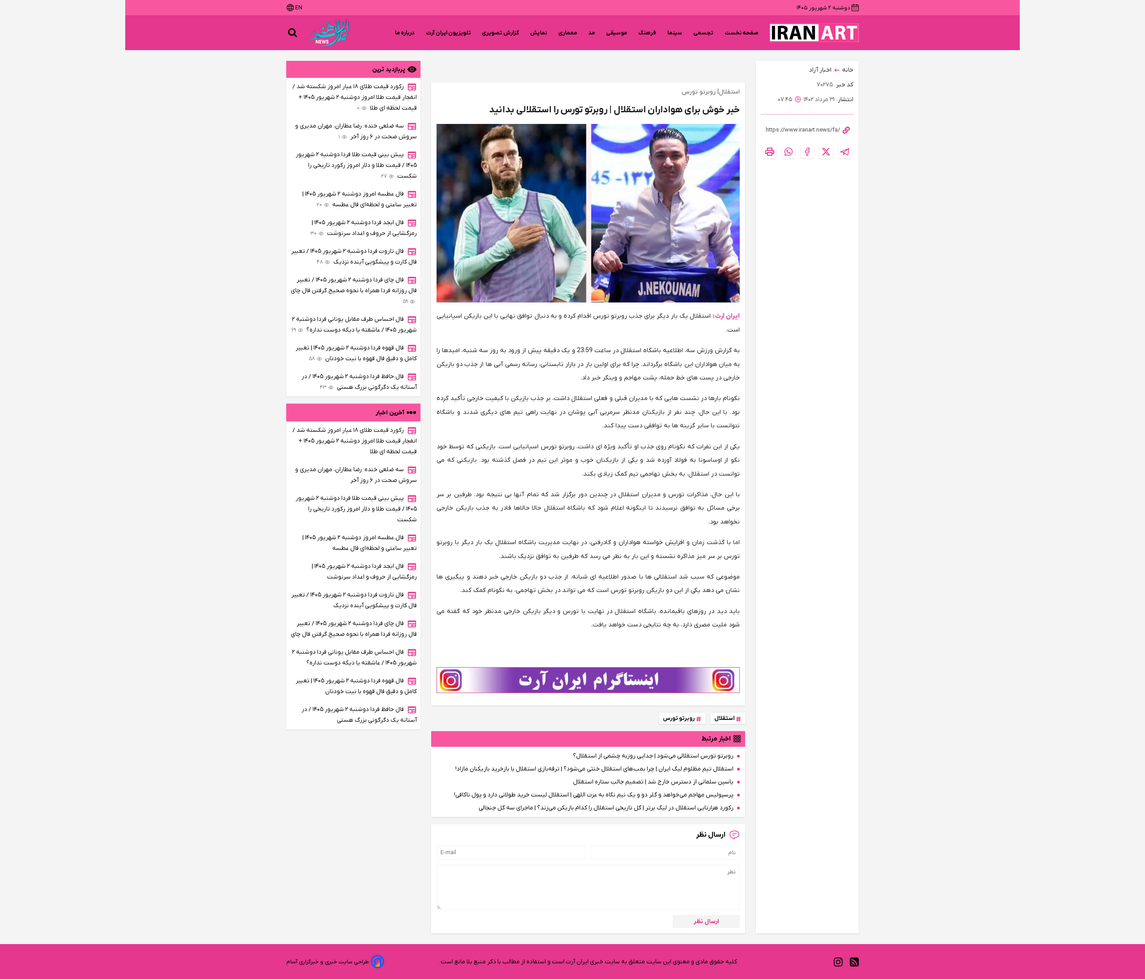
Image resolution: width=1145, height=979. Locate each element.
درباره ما (405, 33)
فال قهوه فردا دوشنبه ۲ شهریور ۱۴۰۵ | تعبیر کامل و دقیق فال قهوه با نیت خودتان (356, 353)
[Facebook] (807, 151)
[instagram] (838, 961)
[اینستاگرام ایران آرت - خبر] (588, 680)
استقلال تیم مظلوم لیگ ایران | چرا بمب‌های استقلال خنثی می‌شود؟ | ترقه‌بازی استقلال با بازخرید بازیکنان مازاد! (594, 769)
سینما (675, 33)
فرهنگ (647, 33)
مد (591, 33)
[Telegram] (845, 151)
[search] (292, 32)
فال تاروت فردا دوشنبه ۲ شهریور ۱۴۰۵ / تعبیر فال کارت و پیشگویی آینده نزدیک (354, 256)
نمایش (538, 33)
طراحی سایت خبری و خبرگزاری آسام (327, 962)
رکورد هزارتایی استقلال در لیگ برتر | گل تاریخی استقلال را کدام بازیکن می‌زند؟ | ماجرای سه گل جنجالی (606, 808)
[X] (826, 151)
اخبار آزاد (820, 70)
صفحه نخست (742, 33)
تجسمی (703, 33)
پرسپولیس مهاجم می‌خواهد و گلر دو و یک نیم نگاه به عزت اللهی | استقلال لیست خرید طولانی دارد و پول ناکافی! (594, 795)
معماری (567, 33)
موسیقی (617, 33)
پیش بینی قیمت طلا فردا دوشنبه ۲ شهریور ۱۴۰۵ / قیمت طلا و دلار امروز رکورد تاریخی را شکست (356, 165)
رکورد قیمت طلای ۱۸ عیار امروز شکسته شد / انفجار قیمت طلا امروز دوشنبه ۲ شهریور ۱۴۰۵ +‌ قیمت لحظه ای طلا (355, 97)
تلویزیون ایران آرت (448, 33)
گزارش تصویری (500, 33)
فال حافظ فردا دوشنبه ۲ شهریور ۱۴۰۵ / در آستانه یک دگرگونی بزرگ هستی (359, 382)
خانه (847, 70)
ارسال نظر (706, 921)
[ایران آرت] (814, 32)
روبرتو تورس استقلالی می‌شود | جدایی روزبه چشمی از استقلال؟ (653, 756)
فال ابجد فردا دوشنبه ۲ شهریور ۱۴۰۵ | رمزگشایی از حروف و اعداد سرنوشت (363, 228)
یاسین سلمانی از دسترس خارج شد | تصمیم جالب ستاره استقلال (653, 782)
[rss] (854, 961)
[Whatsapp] (788, 151)
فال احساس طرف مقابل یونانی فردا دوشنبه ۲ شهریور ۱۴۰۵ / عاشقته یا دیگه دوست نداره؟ (354, 324)
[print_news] (769, 151)
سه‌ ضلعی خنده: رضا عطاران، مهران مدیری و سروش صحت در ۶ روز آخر (356, 131)
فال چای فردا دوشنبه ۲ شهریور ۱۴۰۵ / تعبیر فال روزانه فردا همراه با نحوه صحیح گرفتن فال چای (354, 290)
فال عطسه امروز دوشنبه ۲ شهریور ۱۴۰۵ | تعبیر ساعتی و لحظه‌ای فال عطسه (359, 199)
